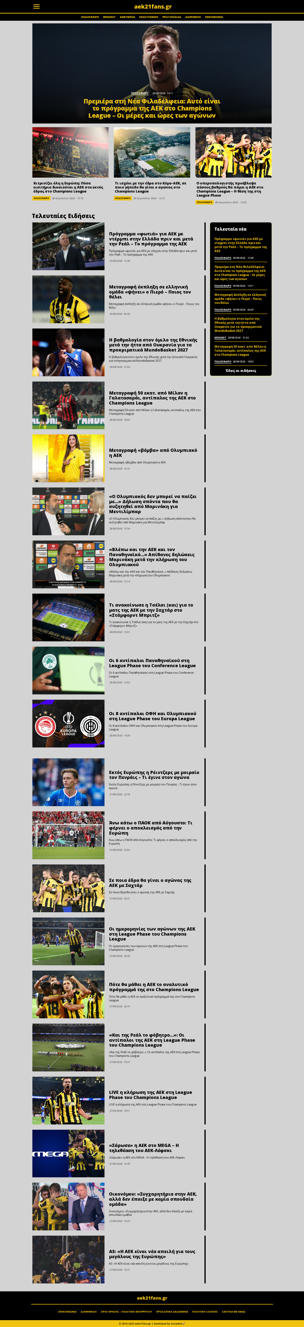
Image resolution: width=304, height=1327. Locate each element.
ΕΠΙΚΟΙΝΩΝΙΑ (214, 17)
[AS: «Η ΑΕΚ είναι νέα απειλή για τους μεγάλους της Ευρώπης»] (68, 1259)
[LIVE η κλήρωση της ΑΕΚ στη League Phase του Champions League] (68, 1100)
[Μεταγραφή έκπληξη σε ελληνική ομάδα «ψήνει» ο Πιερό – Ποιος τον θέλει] (68, 299)
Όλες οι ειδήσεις (241, 371)
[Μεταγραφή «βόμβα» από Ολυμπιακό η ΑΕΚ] (68, 458)
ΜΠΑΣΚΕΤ (109, 17)
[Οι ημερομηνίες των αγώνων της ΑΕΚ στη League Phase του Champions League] (68, 941)
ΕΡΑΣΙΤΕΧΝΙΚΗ (148, 17)
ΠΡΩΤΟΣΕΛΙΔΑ (171, 17)
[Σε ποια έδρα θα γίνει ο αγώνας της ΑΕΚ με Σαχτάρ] (68, 888)
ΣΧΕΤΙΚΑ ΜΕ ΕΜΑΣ (234, 1311)
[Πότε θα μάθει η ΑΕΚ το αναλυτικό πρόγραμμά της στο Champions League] (68, 994)
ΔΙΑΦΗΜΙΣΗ (193, 17)
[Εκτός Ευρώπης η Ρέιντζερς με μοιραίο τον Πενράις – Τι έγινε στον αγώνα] (68, 782)
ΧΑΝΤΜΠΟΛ (127, 17)
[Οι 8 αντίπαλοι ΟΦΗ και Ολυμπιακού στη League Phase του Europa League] (68, 723)
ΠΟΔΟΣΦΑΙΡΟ (90, 17)
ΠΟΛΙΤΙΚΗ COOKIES (205, 1311)
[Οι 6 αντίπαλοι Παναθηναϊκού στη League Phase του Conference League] (68, 670)
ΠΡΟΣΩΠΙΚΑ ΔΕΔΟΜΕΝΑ (172, 1311)
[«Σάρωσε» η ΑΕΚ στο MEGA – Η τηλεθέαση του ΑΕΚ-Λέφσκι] (68, 1154)
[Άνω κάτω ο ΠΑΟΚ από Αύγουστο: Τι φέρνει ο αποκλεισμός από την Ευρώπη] (68, 835)
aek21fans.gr (152, 1298)
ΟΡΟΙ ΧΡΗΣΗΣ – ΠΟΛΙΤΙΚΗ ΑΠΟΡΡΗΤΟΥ (126, 1311)
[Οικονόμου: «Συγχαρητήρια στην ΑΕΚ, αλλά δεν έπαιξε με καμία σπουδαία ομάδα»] (68, 1206)
